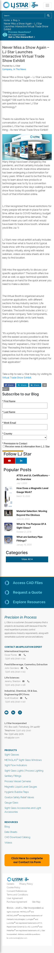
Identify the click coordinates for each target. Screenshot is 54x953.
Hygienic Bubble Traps (16, 792)
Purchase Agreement (17, 902)
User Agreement (15, 898)
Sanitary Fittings (12, 776)
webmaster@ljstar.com (18, 938)
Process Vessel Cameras (17, 781)
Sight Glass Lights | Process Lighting (23, 770)
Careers (10, 884)
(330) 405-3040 (23, 730)
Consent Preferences (17, 891)
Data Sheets (10, 832)
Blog (7, 826)
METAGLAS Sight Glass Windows (23, 760)
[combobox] (27, 15)
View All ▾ (27, 559)
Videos (8, 842)
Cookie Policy (13, 887)
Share (11, 385)
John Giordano (12, 668)
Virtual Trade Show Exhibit (16, 377)
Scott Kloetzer (11, 698)
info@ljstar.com (11, 737)
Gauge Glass (11, 802)
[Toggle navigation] (47, 5)
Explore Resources (29, 602)
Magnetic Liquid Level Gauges (20, 786)
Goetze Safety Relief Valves (19, 797)
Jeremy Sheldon (12, 681)
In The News (19, 69)
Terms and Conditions (17, 895)
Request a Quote (27, 592)
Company (7, 69)
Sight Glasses (11, 754)
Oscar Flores (11, 655)
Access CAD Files (28, 583)
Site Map (36, 902)
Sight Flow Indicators (15, 765)
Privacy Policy (26, 884)
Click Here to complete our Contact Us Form (27, 860)
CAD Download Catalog (17, 837)
